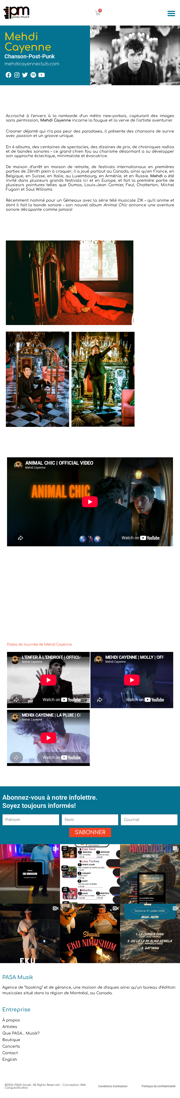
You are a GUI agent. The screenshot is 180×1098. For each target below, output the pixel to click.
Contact (10, 1053)
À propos (11, 1020)
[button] (171, 13)
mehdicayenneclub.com (31, 63)
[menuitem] (90, 1059)
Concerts (11, 1046)
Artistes (9, 1027)
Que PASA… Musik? (21, 1033)
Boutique (11, 1040)
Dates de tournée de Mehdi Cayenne (39, 644)
